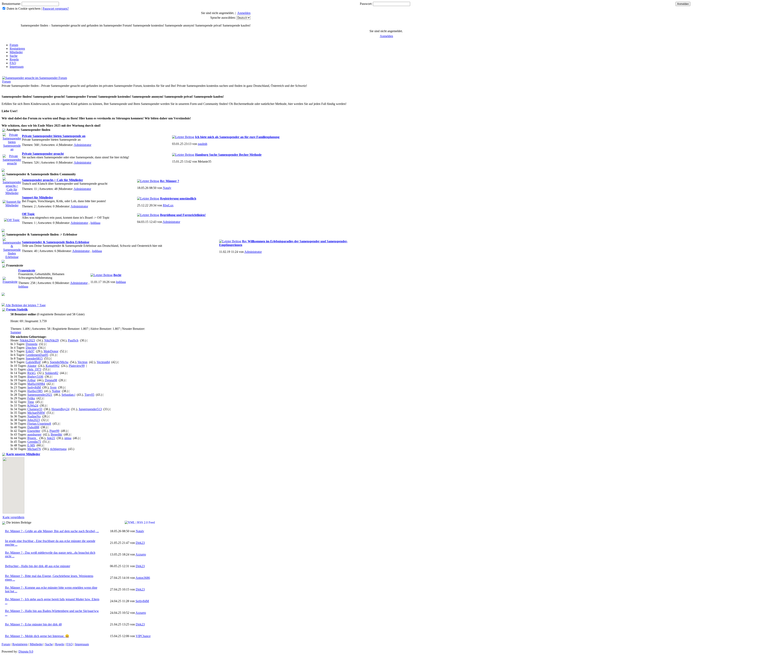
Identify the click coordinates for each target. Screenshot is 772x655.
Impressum (17, 66)
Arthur (31, 380)
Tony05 (89, 394)
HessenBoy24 (60, 409)
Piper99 (54, 431)
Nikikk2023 (27, 340)
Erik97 (30, 351)
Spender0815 (34, 358)
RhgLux (168, 205)
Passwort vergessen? (56, 8)
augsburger (34, 434)
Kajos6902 (53, 365)
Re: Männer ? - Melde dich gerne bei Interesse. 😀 (37, 636)
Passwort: (366, 3)
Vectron (82, 362)
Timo (30, 402)
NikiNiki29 (51, 340)
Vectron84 (103, 362)
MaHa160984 (36, 383)
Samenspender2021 (39, 394)
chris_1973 (34, 369)
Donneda (31, 344)
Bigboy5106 (35, 376)
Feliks (31, 398)
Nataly (167, 188)
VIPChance (143, 636)
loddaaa (95, 222)
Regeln (14, 59)
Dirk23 (140, 542)
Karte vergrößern (13, 517)
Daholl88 (33, 427)
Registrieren (17, 48)
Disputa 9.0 (25, 651)
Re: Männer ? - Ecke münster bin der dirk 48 (33, 624)
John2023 (33, 420)
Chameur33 (34, 409)
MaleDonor (51, 351)
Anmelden (243, 13)
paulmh (202, 144)
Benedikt (56, 434)
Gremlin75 (34, 441)
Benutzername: (11, 3)
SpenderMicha (59, 362)
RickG (31, 373)
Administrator (82, 145)
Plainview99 (77, 365)
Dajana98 (51, 380)
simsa (67, 438)
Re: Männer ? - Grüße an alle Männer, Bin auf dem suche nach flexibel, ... (52, 531)
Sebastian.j (68, 394)
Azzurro (141, 554)
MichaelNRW (36, 412)
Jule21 (51, 438)
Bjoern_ (32, 438)
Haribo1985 (35, 391)
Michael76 (34, 449)
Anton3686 (143, 577)
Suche (13, 55)
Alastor (31, 365)
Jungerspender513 (90, 409)
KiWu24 (32, 405)
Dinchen (31, 347)
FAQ (13, 63)
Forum (14, 45)
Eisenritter (33, 431)
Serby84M (34, 387)
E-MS (31, 445)
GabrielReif (33, 362)
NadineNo (34, 416)
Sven (53, 387)
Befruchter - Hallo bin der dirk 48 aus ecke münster (37, 566)
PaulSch (73, 340)
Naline (56, 391)
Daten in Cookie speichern (23, 8)
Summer (15, 332)
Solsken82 (51, 373)
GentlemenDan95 (37, 355)
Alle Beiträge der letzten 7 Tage (25, 305)
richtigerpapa (58, 449)
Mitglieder (16, 52)
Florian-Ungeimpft (39, 423)
